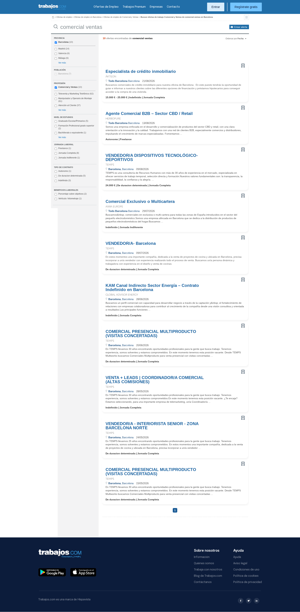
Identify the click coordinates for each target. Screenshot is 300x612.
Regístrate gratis (246, 7)
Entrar (215, 7)
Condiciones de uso (246, 569)
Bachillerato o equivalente (72, 132)
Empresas (156, 6)
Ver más (62, 63)
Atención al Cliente (67, 105)
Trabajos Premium (134, 6)
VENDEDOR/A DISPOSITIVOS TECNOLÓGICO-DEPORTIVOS (152, 157)
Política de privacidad (247, 582)
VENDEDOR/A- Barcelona (131, 243)
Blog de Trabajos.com (208, 575)
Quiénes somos (204, 563)
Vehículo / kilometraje (70, 198)
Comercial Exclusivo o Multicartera (140, 201)
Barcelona (63, 42)
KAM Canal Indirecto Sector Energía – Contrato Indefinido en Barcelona (152, 287)
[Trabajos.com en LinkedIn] (256, 600)
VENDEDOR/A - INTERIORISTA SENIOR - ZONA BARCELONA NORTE (152, 426)
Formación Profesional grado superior (76, 127)
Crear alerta (240, 27)
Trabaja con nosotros (208, 569)
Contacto (173, 6)
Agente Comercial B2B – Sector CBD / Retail (149, 113)
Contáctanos (203, 582)
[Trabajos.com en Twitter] (248, 600)
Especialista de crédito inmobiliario (141, 71)
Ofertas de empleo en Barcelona (87, 17)
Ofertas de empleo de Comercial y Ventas (121, 17)
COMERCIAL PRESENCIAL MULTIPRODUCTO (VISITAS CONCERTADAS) (151, 333)
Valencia (62, 53)
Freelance (64, 148)
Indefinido (64, 180)
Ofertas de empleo (64, 17)
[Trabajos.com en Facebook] (240, 600)
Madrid (61, 48)
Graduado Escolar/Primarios (73, 121)
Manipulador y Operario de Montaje (75, 98)
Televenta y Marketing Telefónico (73, 93)
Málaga (61, 58)
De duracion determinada (72, 176)
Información (202, 557)
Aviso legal (240, 563)
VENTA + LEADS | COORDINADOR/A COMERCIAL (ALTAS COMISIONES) (155, 380)
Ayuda (237, 557)
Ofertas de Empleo (106, 6)
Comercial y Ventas (68, 87)
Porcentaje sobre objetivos (72, 194)
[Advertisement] (168, 53)
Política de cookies (246, 575)
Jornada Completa (68, 153)
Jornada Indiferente (69, 157)
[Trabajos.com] (52, 9)
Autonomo (64, 171)
